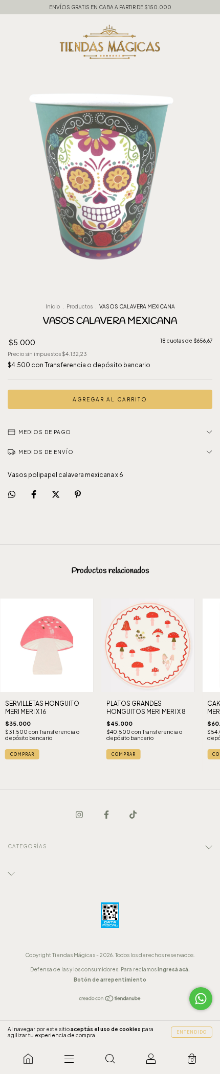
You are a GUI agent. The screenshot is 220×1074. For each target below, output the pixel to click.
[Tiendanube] (110, 1000)
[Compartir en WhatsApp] (12, 494)
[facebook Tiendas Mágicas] (107, 814)
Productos (80, 306)
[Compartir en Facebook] (34, 494)
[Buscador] (110, 1058)
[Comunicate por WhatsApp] (200, 998)
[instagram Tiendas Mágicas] (80, 814)
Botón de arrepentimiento (110, 979)
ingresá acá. (174, 969)
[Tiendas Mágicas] (28, 1058)
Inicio (53, 306)
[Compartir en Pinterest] (78, 494)
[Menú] (69, 1058)
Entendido (192, 1032)
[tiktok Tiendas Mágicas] (133, 814)
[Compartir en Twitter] (56, 494)
